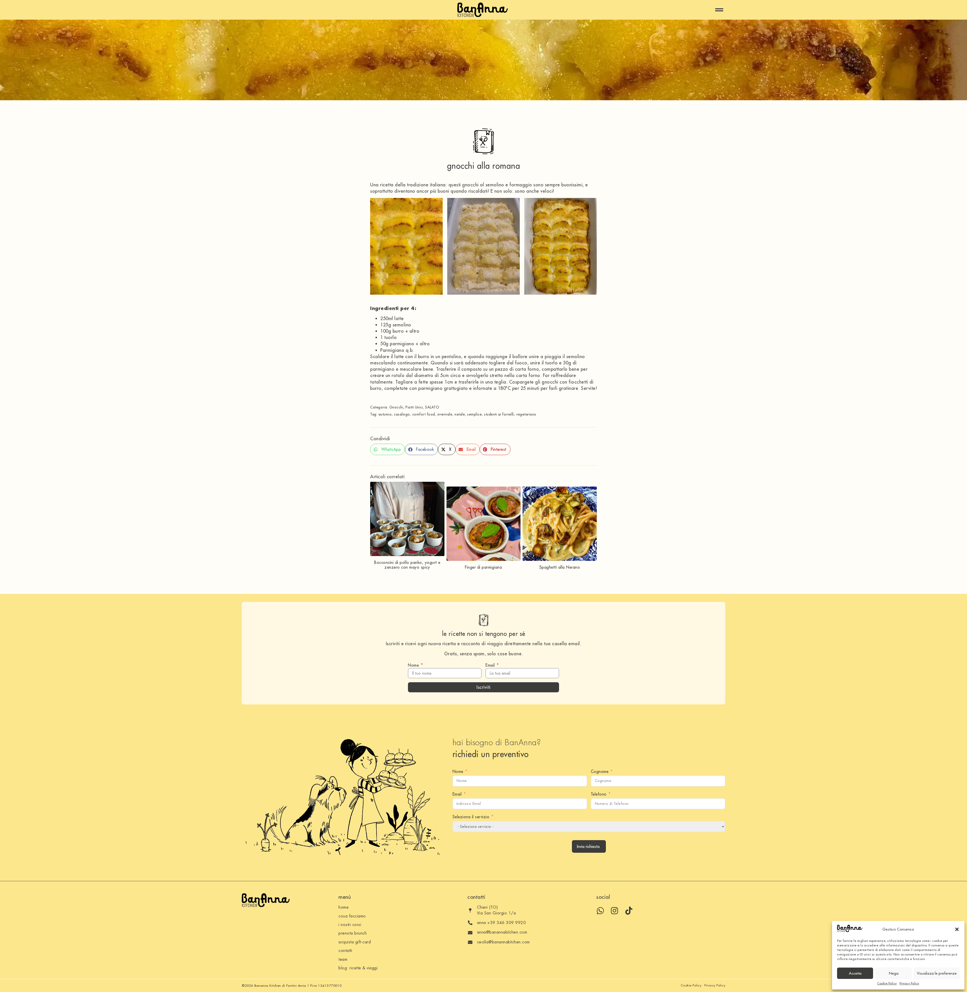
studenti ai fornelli (499, 414)
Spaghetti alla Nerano (559, 567)
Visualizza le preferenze (937, 973)
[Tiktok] (629, 911)
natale (460, 414)
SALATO (432, 407)
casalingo (402, 414)
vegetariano (526, 414)
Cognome (600, 771)
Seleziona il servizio (471, 816)
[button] (956, 929)
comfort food (423, 414)
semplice (474, 414)
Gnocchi (396, 407)
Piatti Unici (414, 407)
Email (491, 665)
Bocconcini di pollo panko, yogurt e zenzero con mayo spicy (407, 565)
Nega (894, 973)
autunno (385, 414)
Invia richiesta (588, 846)
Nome (414, 665)
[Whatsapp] (600, 911)
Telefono (599, 794)
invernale (445, 414)
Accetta (855, 973)
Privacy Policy (909, 983)
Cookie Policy (887, 983)
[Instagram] (615, 911)
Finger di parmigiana (483, 567)
